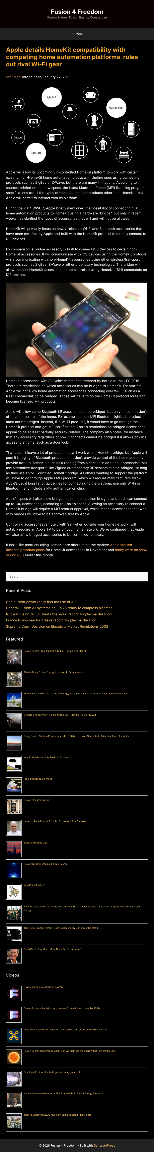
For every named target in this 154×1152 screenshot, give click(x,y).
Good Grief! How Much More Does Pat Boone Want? (53, 949)
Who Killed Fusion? (34, 885)
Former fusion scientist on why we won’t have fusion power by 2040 (62, 1008)
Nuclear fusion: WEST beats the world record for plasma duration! (59, 614)
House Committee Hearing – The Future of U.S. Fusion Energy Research (63, 1093)
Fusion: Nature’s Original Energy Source (46, 863)
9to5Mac (13, 77)
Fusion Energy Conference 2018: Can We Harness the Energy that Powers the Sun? (70, 1050)
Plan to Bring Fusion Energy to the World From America (54, 672)
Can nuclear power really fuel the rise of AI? (41, 602)
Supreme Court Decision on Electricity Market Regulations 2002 (57, 626)
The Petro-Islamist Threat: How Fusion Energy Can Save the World (61, 927)
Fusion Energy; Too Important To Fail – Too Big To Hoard (55, 650)
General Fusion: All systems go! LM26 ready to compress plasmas (59, 608)
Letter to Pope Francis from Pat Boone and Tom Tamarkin (55, 821)
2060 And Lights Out (35, 842)
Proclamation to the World (38, 778)
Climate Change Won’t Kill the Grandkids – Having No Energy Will (60, 714)
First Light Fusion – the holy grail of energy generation (53, 1072)
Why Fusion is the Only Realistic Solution (46, 757)
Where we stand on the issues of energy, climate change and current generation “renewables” (76, 693)
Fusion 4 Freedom (77, 11)
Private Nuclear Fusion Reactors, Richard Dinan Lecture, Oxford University (65, 1029)
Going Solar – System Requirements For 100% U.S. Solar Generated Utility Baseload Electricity (76, 736)
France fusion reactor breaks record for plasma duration (51, 620)
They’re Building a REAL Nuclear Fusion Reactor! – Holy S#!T (57, 1114)
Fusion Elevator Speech (37, 799)
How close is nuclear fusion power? (43, 986)
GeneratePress (104, 1145)
